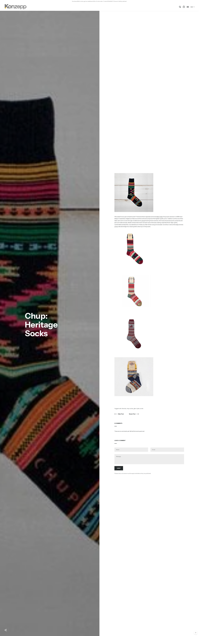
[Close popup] (130, 300)
